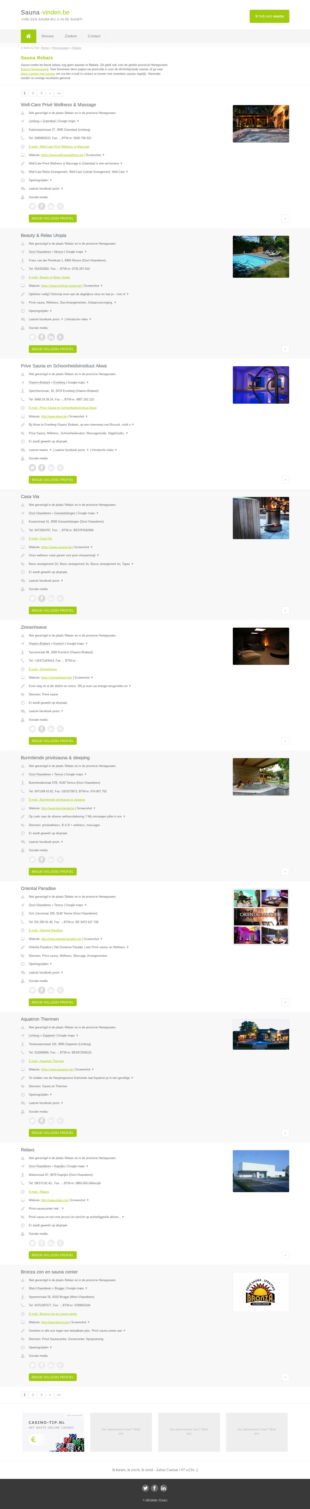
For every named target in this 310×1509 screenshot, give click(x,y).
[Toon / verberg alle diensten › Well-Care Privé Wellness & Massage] (99, 172)
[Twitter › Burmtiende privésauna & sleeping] (32, 859)
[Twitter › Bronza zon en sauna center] (32, 1365)
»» (59, 93)
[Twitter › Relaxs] (32, 1243)
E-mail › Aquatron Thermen (46, 1061)
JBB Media (151, 1500)
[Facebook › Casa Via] (41, 598)
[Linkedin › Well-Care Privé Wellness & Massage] (51, 206)
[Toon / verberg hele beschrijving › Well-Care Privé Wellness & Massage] (99, 163)
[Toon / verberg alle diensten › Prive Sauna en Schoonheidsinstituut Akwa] (99, 433)
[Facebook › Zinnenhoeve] (41, 729)
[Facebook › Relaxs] (41, 1243)
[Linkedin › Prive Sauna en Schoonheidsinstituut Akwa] (51, 467)
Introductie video (79, 319)
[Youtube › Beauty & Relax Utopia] (60, 337)
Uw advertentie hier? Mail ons (121, 1431)
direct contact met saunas (38, 73)
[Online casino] (56, 1433)
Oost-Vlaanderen (40, 251)
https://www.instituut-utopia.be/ (61, 285)
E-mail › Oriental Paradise (46, 930)
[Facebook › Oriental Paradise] (41, 990)
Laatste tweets (40, 450)
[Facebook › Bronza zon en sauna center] (41, 1365)
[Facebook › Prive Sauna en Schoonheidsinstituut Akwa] (41, 467)
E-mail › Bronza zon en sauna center (53, 1314)
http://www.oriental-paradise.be (61, 939)
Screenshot (95, 155)
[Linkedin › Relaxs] (51, 1243)
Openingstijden (40, 180)
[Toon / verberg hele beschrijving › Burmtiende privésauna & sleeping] (99, 816)
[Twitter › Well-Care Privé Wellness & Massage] (32, 206)
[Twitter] (145, 1488)
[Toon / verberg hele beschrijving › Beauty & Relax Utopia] (99, 294)
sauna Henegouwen (34, 69)
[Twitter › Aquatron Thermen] (32, 1120)
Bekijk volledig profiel (53, 218)
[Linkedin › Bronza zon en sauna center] (51, 1365)
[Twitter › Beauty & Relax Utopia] (32, 337)
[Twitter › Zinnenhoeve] (32, 729)
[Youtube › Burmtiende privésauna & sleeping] (60, 859)
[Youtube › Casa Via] (60, 598)
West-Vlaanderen (40, 1288)
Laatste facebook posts (46, 188)
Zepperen (49, 1035)
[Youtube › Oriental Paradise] (60, 990)
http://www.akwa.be (54, 416)
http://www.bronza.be (55, 1322)
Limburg (34, 121)
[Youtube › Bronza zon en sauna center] (60, 1365)
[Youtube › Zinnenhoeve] (60, 729)
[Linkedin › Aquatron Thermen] (51, 1120)
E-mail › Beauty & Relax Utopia (49, 277)
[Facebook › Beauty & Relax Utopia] (41, 337)
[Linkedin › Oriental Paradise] (51, 990)
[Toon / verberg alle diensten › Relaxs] (99, 1217)
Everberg (59, 382)
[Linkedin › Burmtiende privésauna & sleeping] (51, 859)
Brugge (59, 1288)
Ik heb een (269, 16)
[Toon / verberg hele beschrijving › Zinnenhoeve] (99, 686)
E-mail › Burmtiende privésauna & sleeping (57, 799)
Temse (58, 774)
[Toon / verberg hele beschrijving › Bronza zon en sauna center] (99, 1330)
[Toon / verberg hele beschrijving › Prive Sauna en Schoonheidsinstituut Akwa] (99, 424)
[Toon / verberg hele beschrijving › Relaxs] (99, 1208)
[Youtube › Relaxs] (60, 1243)
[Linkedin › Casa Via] (51, 598)
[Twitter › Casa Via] (32, 598)
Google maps (68, 121)
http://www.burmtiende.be (57, 808)
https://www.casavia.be (56, 547)
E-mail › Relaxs (39, 1191)
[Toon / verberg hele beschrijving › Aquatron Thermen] (99, 1078)
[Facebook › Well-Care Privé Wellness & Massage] (41, 206)
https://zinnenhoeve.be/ (56, 677)
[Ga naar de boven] (285, 218)
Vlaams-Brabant (39, 382)
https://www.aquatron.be (57, 1069)
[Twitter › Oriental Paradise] (32, 990)
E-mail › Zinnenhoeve (43, 669)
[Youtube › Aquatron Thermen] (60, 1120)
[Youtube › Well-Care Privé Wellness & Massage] (60, 206)
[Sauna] (28, 36)
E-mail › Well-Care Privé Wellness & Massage (59, 146)
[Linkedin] (163, 1488)
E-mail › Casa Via (40, 538)
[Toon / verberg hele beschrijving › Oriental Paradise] (99, 947)
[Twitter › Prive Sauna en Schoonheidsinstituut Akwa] (32, 467)
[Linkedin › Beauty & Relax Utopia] (51, 337)
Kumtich (58, 643)
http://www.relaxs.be (54, 1200)
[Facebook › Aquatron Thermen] (41, 1120)
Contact (94, 36)
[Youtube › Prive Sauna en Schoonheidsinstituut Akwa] (60, 467)
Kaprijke (59, 1166)
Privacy (163, 1500)
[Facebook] (154, 1488)
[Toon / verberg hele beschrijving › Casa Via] (99, 555)
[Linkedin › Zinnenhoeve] (51, 729)
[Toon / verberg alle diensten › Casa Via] (99, 564)
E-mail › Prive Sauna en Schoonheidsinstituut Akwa (62, 408)
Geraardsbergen (64, 513)
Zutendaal (49, 121)
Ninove (58, 251)
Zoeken (71, 36)
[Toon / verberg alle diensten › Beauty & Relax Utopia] (99, 302)
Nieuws (48, 36)
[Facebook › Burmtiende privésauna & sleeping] (41, 859)
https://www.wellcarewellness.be (62, 155)
